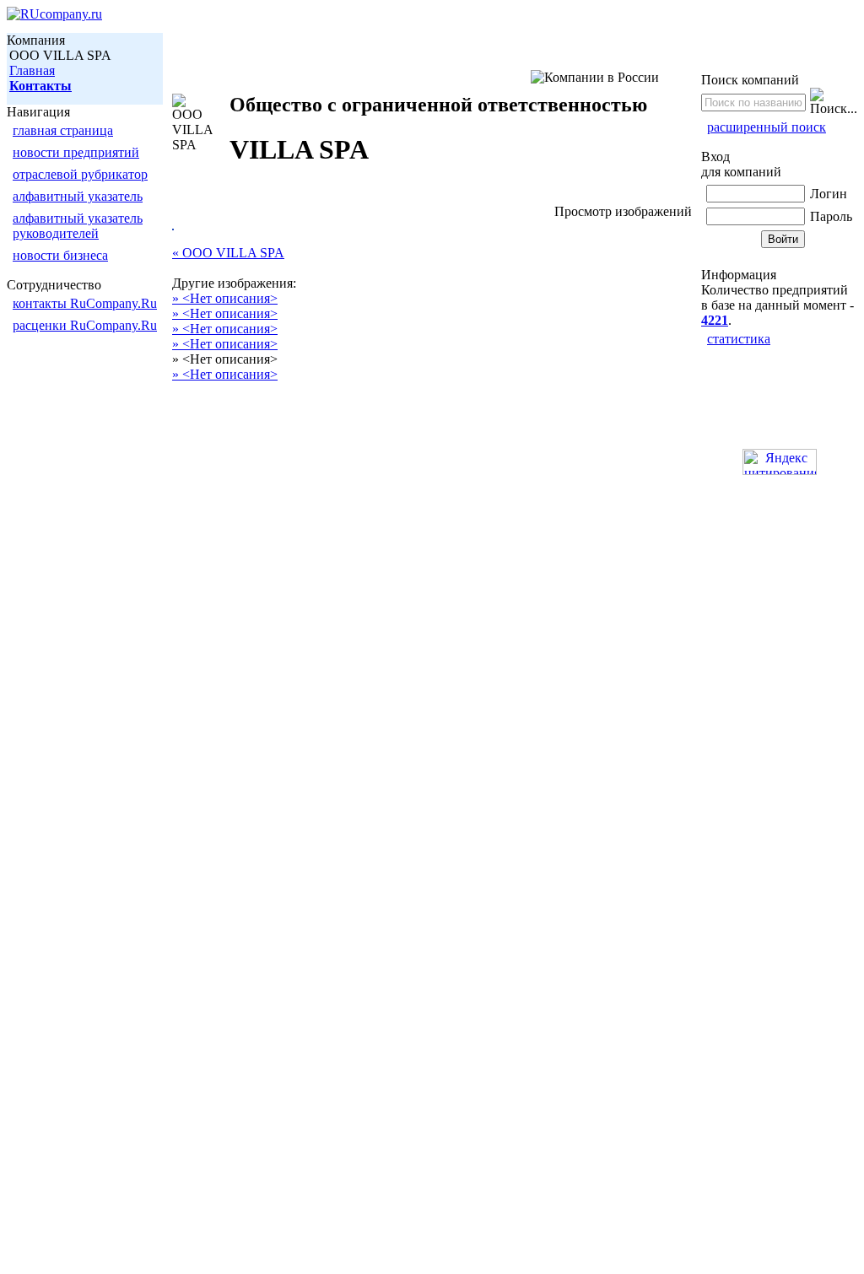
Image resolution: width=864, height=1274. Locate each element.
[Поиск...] (833, 102)
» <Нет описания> (225, 298)
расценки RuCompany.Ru (85, 325)
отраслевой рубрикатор (80, 174)
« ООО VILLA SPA (228, 253)
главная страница (63, 130)
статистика (738, 339)
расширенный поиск (766, 127)
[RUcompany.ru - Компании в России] (54, 14)
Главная (32, 70)
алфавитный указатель (78, 196)
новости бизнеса (60, 255)
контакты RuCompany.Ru (85, 303)
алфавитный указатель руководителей (78, 225)
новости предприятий (76, 152)
